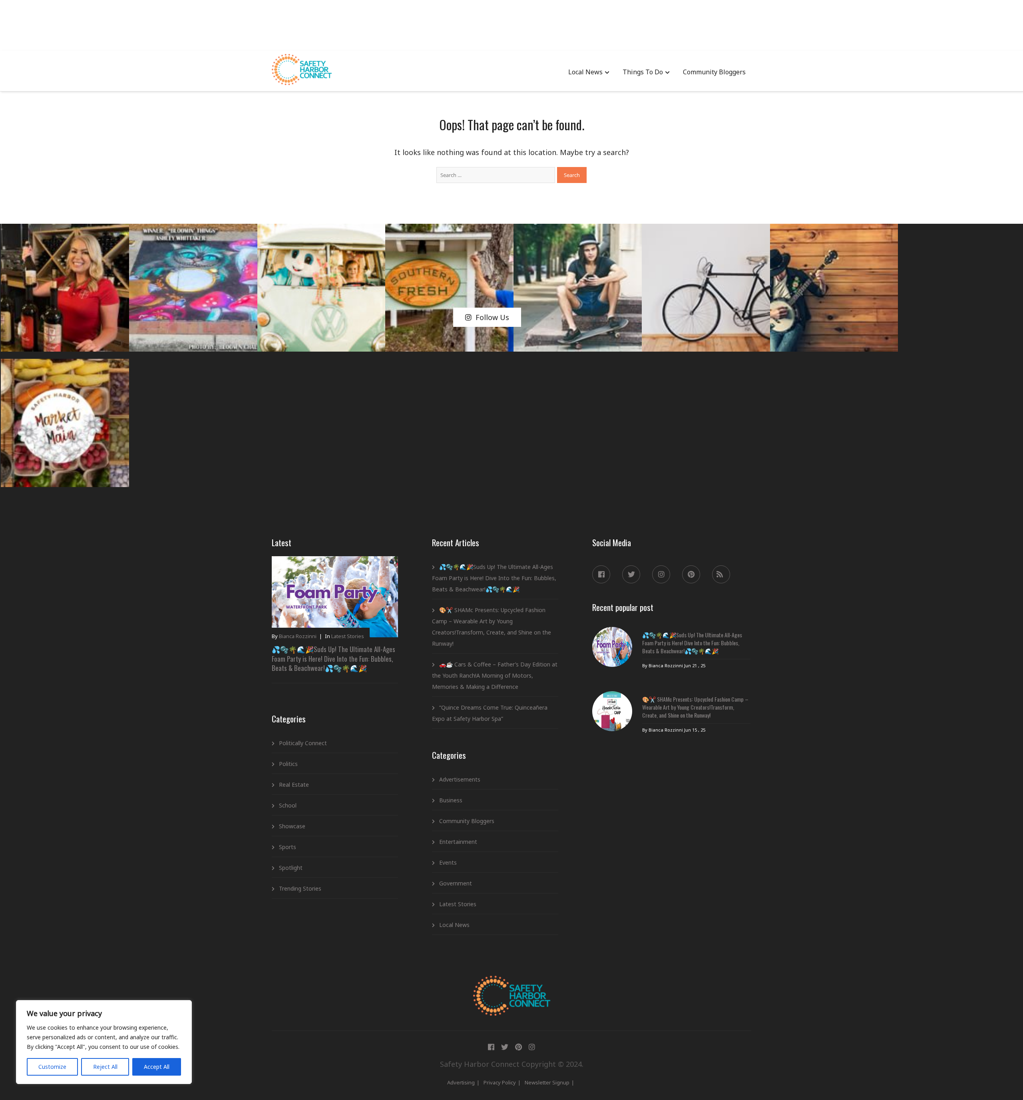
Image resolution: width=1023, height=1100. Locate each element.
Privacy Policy (500, 1082)
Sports (287, 847)
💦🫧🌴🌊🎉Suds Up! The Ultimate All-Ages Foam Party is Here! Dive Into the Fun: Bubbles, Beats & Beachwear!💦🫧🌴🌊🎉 (333, 658)
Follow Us (492, 317)
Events (448, 862)
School (288, 805)
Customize (52, 1066)
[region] (104, 1042)
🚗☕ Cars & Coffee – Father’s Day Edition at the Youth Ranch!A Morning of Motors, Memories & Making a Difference (494, 675)
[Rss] (721, 574)
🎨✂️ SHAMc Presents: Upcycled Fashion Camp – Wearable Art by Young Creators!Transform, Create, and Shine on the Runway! (491, 626)
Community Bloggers (714, 72)
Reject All (105, 1066)
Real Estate (294, 784)
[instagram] (661, 574)
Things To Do (643, 72)
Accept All (156, 1066)
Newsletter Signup (547, 1082)
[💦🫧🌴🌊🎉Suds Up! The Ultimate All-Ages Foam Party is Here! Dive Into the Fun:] (612, 647)
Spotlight (291, 867)
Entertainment (458, 841)
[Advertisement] (511, 24)
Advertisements (459, 779)
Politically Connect (303, 743)
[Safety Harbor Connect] (511, 985)
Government (455, 883)
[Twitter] (631, 574)
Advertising (461, 1082)
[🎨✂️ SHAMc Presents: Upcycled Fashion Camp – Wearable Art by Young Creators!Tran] (612, 711)
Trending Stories (300, 888)
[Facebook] (601, 574)
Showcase (292, 826)
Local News (585, 72)
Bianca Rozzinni (297, 636)
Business (450, 800)
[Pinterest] (691, 574)
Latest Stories (347, 636)
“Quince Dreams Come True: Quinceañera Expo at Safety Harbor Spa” (489, 713)
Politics (288, 764)
